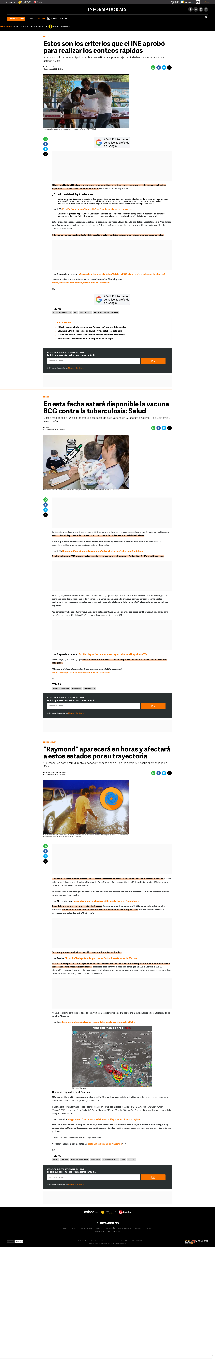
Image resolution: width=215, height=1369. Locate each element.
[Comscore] (201, 1240)
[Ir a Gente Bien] (36, 1)
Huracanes (95, 1159)
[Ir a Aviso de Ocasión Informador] (10, 1)
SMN (123, 1159)
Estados (131, 1159)
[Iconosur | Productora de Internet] (11, 1240)
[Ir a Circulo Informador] (23, 1)
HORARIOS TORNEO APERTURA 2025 (28, 26)
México (41, 18)
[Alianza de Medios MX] (190, 1240)
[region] (107, 1364)
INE (75, 312)
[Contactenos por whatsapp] (206, 9)
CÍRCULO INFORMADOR (63, 26)
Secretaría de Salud (61, 688)
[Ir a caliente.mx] (174, 1)
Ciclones (64, 1159)
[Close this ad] (213, 1356)
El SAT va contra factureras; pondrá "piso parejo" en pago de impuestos (92, 327)
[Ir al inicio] (33, 9)
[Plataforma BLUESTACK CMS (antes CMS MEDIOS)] (19, 1240)
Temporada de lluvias (79, 1159)
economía (148, 1227)
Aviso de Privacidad (94, 1243)
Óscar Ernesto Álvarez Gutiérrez (57, 772)
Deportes (99, 1227)
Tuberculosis (89, 688)
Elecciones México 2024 (62, 312)
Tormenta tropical (110, 1159)
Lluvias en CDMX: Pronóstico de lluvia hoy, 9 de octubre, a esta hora (90, 331)
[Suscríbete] (202, 1)
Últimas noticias (16, 18)
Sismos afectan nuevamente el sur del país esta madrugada (86, 338)
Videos (54, 18)
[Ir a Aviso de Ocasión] (91, 1210)
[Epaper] (186, 1)
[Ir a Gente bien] (125, 1210)
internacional (86, 1227)
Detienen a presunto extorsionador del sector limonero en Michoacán (91, 334)
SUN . (48, 427)
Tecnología (110, 1227)
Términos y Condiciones (76, 367)
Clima (55, 1159)
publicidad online (114, 1231)
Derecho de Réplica (106, 1243)
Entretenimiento (124, 1227)
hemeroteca (99, 1231)
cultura (138, 1227)
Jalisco (31, 18)
